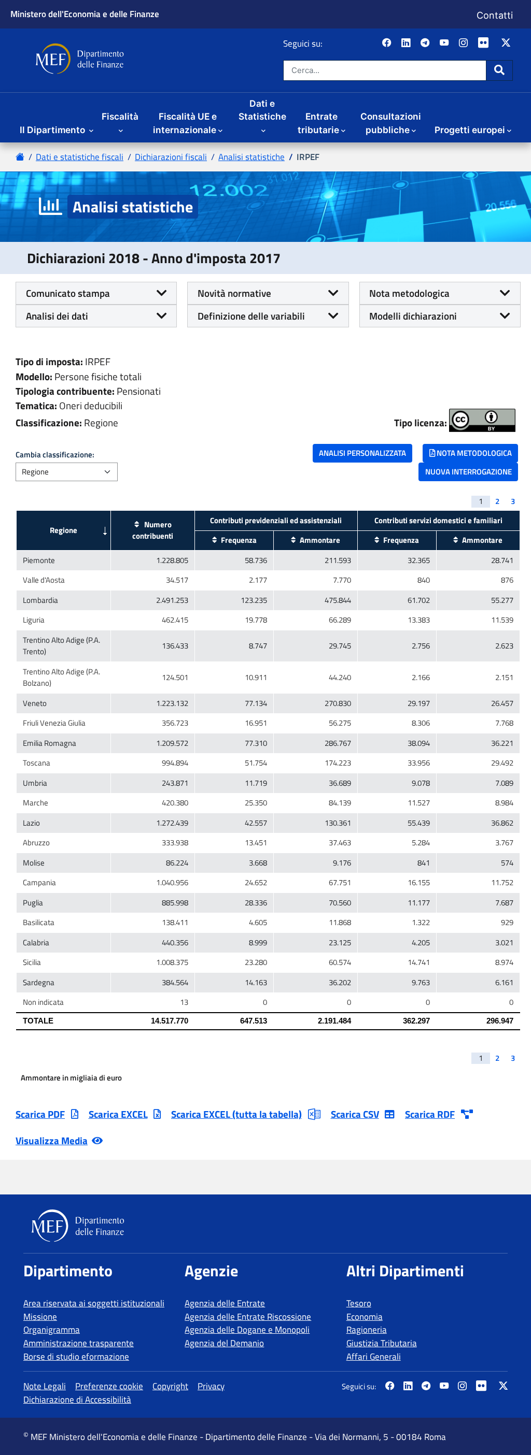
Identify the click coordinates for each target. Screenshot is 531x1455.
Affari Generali (373, 1356)
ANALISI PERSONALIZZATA (362, 453)
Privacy (211, 1386)
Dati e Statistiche (262, 110)
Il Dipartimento (53, 129)
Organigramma (51, 1329)
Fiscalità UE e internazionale (185, 123)
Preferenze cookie (109, 1386)
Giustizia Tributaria (381, 1343)
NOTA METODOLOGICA (473, 453)
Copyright (170, 1386)
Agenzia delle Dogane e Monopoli (247, 1329)
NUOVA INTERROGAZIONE (468, 472)
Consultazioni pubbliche (390, 123)
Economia (364, 1316)
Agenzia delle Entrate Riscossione (248, 1316)
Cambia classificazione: (55, 454)
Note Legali (44, 1386)
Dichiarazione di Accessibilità (77, 1399)
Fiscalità (120, 116)
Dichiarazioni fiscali (171, 157)
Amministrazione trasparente (78, 1343)
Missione (40, 1316)
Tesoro (358, 1303)
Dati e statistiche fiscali (79, 157)
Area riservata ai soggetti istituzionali (93, 1303)
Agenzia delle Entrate (225, 1303)
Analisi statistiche (251, 157)
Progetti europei (470, 129)
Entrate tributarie (318, 123)
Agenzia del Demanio (224, 1343)
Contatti (495, 15)
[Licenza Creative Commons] (482, 420)
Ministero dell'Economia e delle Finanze (84, 14)
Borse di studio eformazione (76, 1356)
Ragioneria (366, 1329)
